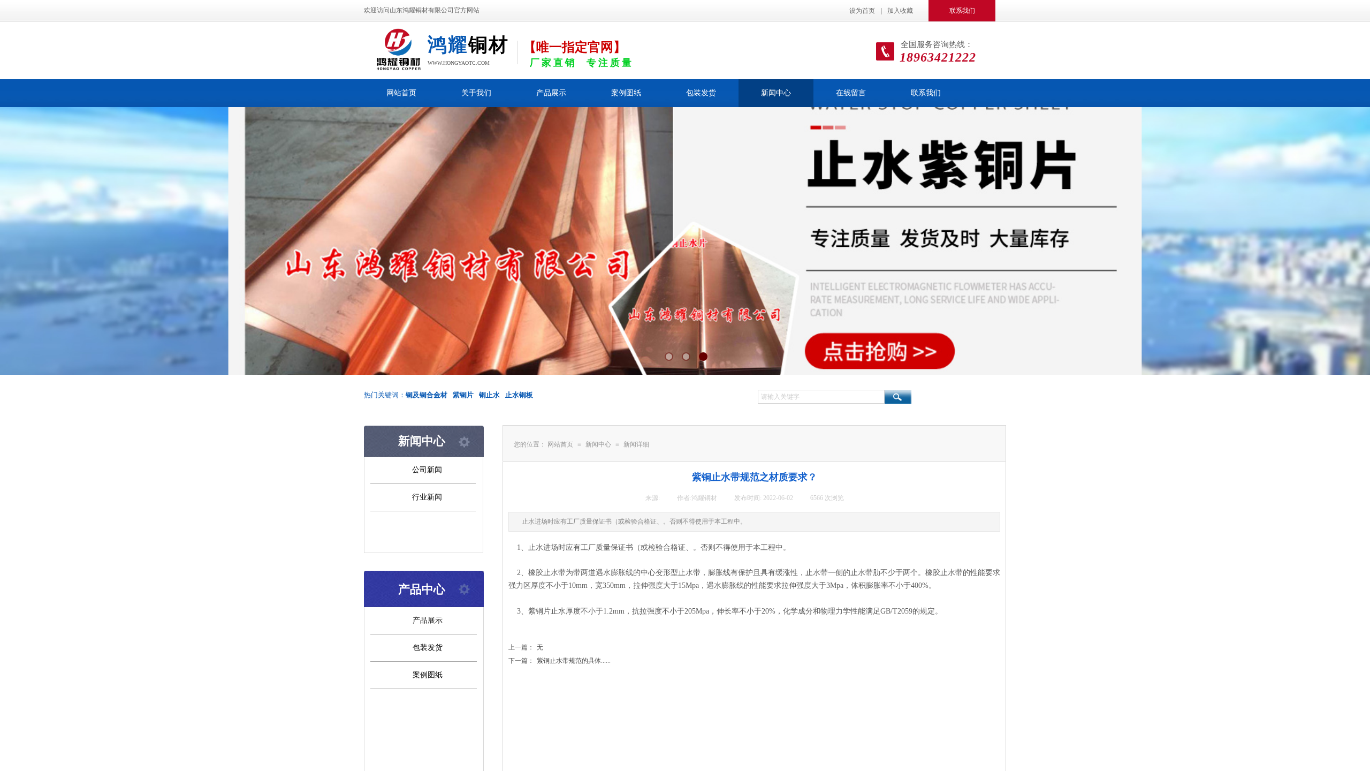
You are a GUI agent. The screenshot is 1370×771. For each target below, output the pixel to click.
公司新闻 (427, 470)
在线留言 (851, 93)
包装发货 (701, 93)
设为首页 (862, 10)
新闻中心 (776, 93)
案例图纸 (626, 93)
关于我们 (476, 93)
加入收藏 (900, 10)
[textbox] (821, 397)
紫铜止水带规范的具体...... (559, 660)
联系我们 (926, 93)
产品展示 (551, 93)
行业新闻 (427, 497)
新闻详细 (636, 444)
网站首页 (401, 93)
